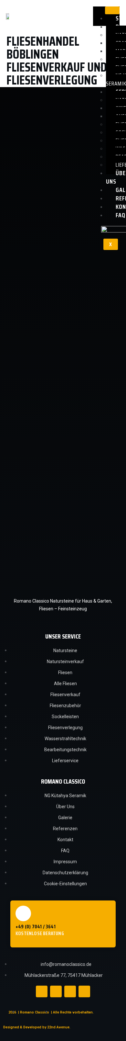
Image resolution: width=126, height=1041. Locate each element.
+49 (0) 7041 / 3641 (36, 926)
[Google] (84, 991)
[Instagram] (56, 991)
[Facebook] (41, 991)
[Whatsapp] (70, 991)
